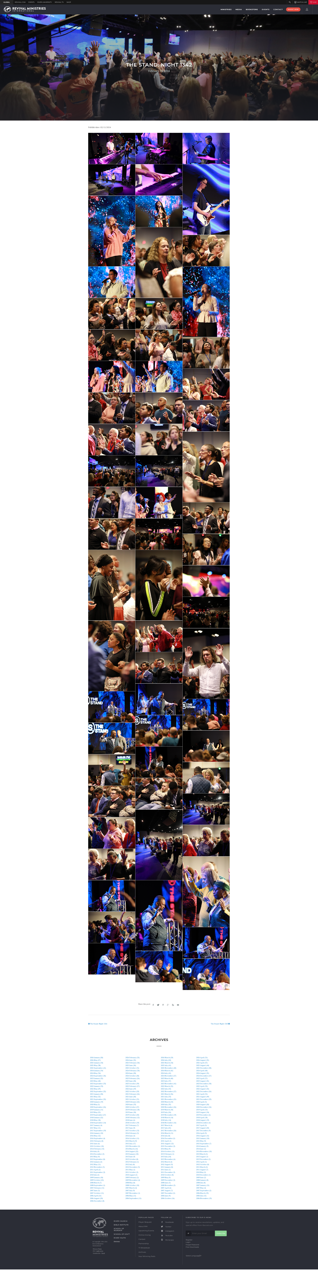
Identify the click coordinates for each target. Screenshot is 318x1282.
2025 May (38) (95, 1065)
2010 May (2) (201, 1172)
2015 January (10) (202, 1138)
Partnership (144, 1244)
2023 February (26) (132, 1078)
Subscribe (221, 1233)
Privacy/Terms (97, 1249)
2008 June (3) (166, 1182)
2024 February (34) (132, 1070)
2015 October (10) (97, 1146)
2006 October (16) (168, 1198)
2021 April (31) (202, 1094)
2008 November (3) (168, 1185)
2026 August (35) (202, 1060)
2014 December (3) (97, 1154)
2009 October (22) (97, 1180)
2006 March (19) (202, 1193)
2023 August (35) (202, 1081)
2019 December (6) (203, 1115)
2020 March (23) (167, 1102)
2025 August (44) (202, 1065)
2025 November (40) (168, 1068)
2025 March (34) (167, 1063)
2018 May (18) (95, 1120)
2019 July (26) (166, 1112)
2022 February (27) (132, 1086)
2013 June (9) (130, 1156)
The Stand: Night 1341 (98, 1024)
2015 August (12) (167, 1143)
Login (188, 1242)
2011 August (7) (202, 1169)
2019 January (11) (96, 1109)
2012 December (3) (132, 1167)
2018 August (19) (202, 1120)
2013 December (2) (203, 1159)
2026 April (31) (202, 1057)
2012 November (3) (97, 1167)
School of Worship (119, 1229)
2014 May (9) (166, 1149)
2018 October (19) (132, 1122)
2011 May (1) (130, 1169)
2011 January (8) (167, 1167)
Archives (142, 1252)
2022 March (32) (167, 1086)
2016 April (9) (201, 1133)
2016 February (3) (132, 1133)
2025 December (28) (203, 1068)
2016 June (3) (130, 1136)
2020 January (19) (96, 1102)
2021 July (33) (166, 1096)
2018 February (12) (132, 1117)
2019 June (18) (130, 1112)
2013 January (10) (132, 1154)
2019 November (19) (168, 1115)
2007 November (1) (132, 1193)
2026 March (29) (167, 1057)
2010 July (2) (94, 1175)
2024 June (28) (130, 1073)
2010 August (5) (131, 1175)
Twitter (168, 1227)
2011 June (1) (166, 1169)
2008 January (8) (202, 1180)
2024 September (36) (98, 1076)
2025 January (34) (96, 1063)
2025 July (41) (166, 1065)
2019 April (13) (202, 1109)
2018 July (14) (166, 1120)
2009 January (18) (96, 1177)
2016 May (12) (95, 1136)
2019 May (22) (95, 1112)
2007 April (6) (166, 1188)
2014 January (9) (202, 1146)
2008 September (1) (97, 1185)
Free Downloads (192, 1247)
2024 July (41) (166, 1073)
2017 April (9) (201, 1125)
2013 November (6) (168, 1159)
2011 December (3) (168, 1172)
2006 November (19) (204, 1198)
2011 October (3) (131, 1172)
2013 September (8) (97, 1159)
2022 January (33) (96, 1086)
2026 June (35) (130, 1060)
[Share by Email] (178, 1005)
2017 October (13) (132, 1130)
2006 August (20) (96, 1198)
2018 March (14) (167, 1117)
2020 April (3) (201, 1102)
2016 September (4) (97, 1138)
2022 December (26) (203, 1091)
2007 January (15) (202, 1185)
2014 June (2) (201, 1149)
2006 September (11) (133, 1198)
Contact (142, 1239)
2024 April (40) (202, 1070)
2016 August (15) (202, 1136)
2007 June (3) (95, 1190)
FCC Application (98, 1251)
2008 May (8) (130, 1182)
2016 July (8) (165, 1136)
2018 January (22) (96, 1117)
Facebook (169, 1222)
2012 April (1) (201, 1162)
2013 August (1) (202, 1156)
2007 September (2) (203, 1190)
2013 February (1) (167, 1154)
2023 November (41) (168, 1083)
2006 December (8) (97, 1201)
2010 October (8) (167, 1175)
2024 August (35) (202, 1073)
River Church (120, 1221)
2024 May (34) (95, 1073)
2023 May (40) (95, 1081)
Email (103, 1253)
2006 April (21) (95, 1195)
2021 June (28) (130, 1096)
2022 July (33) (166, 1089)
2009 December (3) (168, 1180)
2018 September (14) (98, 1122)
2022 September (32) (98, 1091)
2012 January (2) (96, 1162)
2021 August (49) (202, 1096)
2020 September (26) (98, 1107)
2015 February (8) (96, 1141)
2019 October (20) (132, 1115)
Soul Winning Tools (147, 1256)
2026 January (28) (96, 1057)
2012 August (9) (167, 1164)
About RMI (143, 1226)
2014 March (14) (131, 1149)
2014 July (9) (94, 1151)
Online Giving (145, 1235)
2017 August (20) (202, 1128)
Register (189, 1240)
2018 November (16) (168, 1122)
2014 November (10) (204, 1151)
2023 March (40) (167, 1078)
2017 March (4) (166, 1125)
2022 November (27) (168, 1091)
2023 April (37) (202, 1078)
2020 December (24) (203, 1107)
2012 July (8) (130, 1164)
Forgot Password (192, 1245)
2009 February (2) (132, 1177)
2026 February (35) (132, 1057)
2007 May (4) (201, 1188)
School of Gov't (122, 1234)
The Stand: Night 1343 (219, 1024)
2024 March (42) (167, 1070)
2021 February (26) (132, 1094)
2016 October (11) (132, 1138)
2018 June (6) (130, 1120)
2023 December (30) (203, 1083)
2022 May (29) (95, 1089)
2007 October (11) (97, 1193)
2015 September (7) (203, 1143)
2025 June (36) (130, 1065)
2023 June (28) (130, 1081)
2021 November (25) (168, 1099)
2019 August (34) (202, 1112)
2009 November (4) (132, 1180)
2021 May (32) (95, 1096)
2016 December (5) (168, 1138)
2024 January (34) (96, 1070)
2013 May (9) (95, 1156)
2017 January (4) (96, 1125)
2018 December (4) (203, 1122)
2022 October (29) (132, 1091)
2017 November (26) (168, 1130)
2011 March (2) (202, 1167)
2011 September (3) (97, 1172)
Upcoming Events (146, 1231)
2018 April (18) (202, 1117)
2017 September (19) (98, 1130)
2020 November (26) (168, 1107)
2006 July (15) (201, 1195)
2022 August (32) (202, 1089)
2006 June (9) (166, 1195)
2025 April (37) (202, 1063)
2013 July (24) (166, 1156)
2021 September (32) (98, 1099)
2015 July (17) (130, 1143)
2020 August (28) (202, 1104)
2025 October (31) (132, 1068)
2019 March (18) (167, 1109)
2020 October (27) (132, 1107)
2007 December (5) (168, 1193)
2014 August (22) (131, 1151)
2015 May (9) (201, 1141)
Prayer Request (145, 1222)
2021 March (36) (167, 1094)
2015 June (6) (95, 1143)
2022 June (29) (130, 1089)
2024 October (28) (132, 1076)
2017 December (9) (203, 1130)
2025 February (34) (132, 1063)
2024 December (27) (203, 1076)
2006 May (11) (130, 1195)
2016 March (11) (167, 1133)
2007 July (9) (130, 1190)
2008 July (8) (201, 1182)
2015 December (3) (168, 1146)
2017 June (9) (130, 1128)
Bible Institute (121, 1225)
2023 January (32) (96, 1078)
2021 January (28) (96, 1094)
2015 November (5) (132, 1146)
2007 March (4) (131, 1188)
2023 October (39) (132, 1083)
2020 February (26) (132, 1102)
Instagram (169, 1231)
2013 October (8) (131, 1159)
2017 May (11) (95, 1128)
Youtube (169, 1235)
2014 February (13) (97, 1149)
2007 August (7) (167, 1190)
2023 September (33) (98, 1083)
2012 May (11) (95, 1164)
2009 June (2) (201, 1177)
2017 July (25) (166, 1128)
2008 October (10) (132, 1185)
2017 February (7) (132, 1125)
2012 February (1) (132, 1162)
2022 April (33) (202, 1086)
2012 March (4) (166, 1162)
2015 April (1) (166, 1141)
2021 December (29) (203, 1099)
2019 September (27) (98, 1115)
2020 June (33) (130, 1104)
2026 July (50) (166, 1060)
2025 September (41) (98, 1068)
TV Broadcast (144, 1248)
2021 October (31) (132, 1099)
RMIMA (117, 1242)
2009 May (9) (166, 1177)
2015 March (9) (131, 1141)
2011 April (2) (95, 1169)
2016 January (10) (96, 1133)
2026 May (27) (95, 1060)
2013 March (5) (202, 1154)
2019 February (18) (132, 1109)
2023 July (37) (166, 1081)
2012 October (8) (202, 1164)
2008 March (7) (95, 1182)
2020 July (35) (166, 1104)
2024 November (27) (168, 1076)
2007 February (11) (97, 1188)
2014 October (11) (168, 1151)
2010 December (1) (203, 1175)
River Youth (120, 1238)
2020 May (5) (95, 1104)
